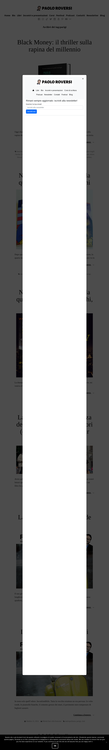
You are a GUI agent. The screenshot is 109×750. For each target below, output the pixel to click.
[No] (106, 742)
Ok (55, 746)
